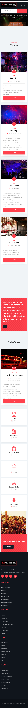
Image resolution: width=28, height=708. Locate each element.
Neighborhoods (11, 15)
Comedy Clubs (6, 658)
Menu (24, 6)
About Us (5, 593)
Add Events (8, 546)
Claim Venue (5, 596)
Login (3, 615)
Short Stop (14, 78)
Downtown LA (6, 673)
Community (5, 621)
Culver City (5, 688)
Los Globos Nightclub (14, 375)
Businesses (5, 582)
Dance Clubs (5, 655)
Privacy (4, 627)
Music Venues (6, 652)
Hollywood (5, 670)
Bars (3, 646)
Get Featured (6, 587)
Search (22, 11)
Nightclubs (5, 643)
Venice (4, 685)
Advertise (5, 605)
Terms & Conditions (7, 624)
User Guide (5, 630)
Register (4, 618)
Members (4, 610)
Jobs (3, 633)
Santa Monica (6, 682)
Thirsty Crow (14, 242)
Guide (3, 637)
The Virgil (14, 131)
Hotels (4, 661)
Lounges (4, 649)
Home (3, 15)
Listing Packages (7, 602)
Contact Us (5, 590)
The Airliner (14, 185)
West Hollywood (7, 676)
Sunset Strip (5, 679)
